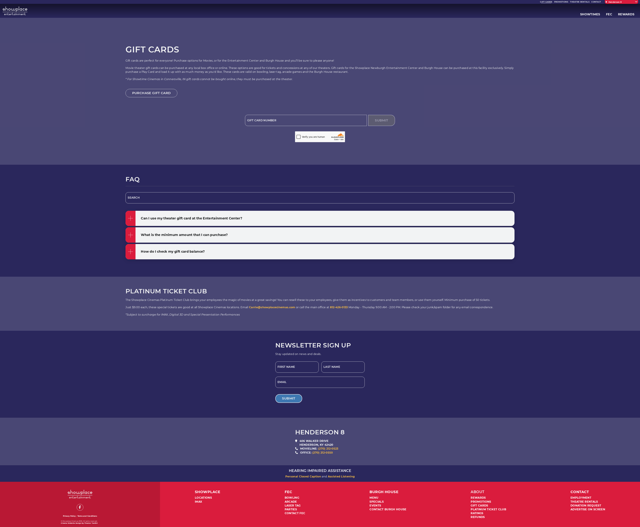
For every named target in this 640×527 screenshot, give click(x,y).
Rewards (478, 497)
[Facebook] (80, 507)
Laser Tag (293, 505)
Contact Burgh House (388, 509)
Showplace (207, 492)
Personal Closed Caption (303, 476)
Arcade (291, 501)
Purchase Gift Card (151, 93)
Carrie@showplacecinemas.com (272, 307)
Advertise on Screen (587, 509)
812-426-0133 (339, 307)
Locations (203, 497)
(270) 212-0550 (322, 452)
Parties (291, 509)
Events (375, 505)
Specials (377, 501)
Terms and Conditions (87, 516)
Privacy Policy (69, 516)
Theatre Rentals (584, 501)
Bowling (292, 497)
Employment (580, 497)
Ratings (477, 513)
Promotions (481, 501)
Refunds (478, 517)
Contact (579, 492)
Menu (374, 497)
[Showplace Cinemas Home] (15, 11)
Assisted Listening (341, 476)
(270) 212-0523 (328, 448)
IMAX (198, 501)
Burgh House (384, 492)
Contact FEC (295, 513)
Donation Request (585, 505)
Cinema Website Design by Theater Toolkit (79, 523)
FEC (288, 492)
